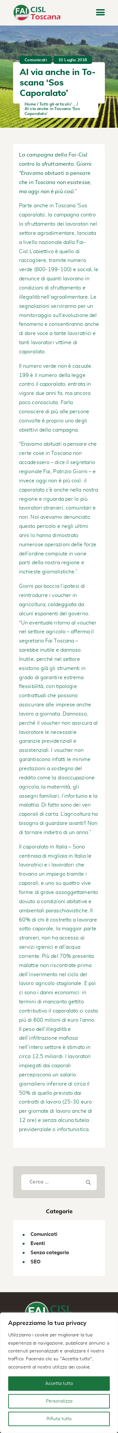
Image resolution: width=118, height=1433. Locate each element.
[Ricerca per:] (59, 1181)
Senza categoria (49, 1252)
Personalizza (59, 1401)
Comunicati (36, 60)
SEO (35, 1261)
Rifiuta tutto (59, 1419)
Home (30, 104)
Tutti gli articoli (54, 104)
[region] (59, 1372)
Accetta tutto (59, 1383)
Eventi (37, 1243)
